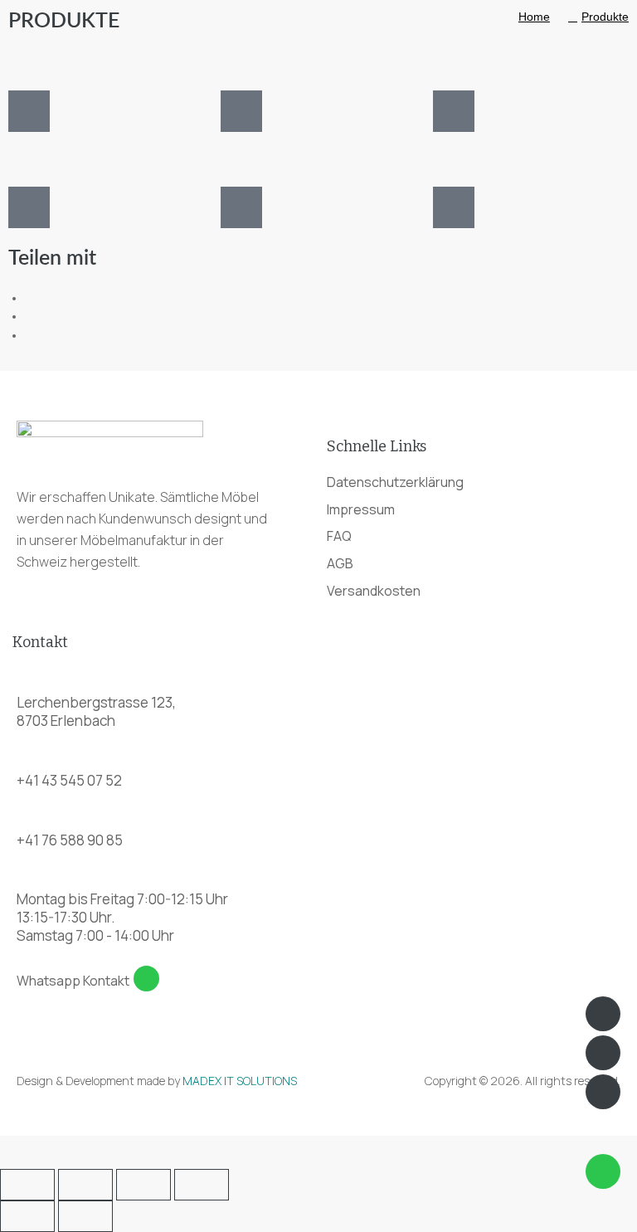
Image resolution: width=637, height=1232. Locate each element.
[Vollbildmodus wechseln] (85, 1184)
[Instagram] (603, 1091)
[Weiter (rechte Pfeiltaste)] (85, 1216)
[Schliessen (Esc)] (201, 1184)
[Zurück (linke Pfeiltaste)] (27, 1216)
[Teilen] (143, 1184)
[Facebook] (603, 1052)
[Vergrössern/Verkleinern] (27, 1184)
